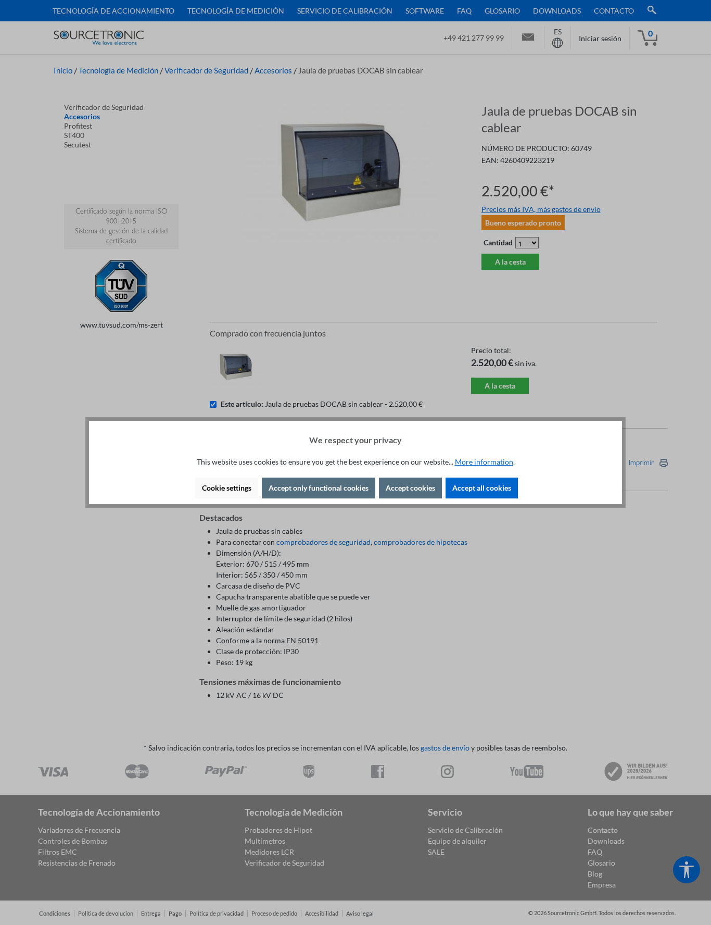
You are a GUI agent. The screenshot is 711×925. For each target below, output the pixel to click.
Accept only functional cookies (319, 487)
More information (484, 461)
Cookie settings (226, 487)
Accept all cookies (481, 487)
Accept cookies (410, 487)
